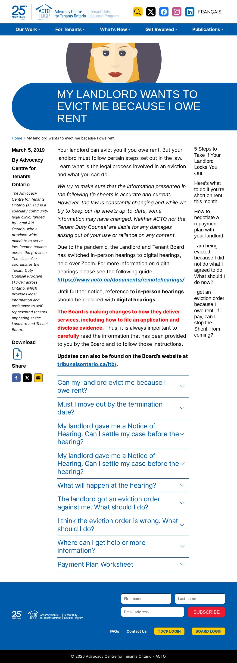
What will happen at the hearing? (106, 485)
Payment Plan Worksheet (95, 564)
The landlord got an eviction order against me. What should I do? (108, 503)
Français (209, 12)
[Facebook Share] (16, 377)
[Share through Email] (38, 377)
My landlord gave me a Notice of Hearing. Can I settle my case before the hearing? (118, 434)
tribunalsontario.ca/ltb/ (86, 364)
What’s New (113, 29)
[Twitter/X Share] (27, 377)
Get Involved (159, 29)
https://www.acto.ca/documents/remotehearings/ (120, 280)
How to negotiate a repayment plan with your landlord (208, 223)
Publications (206, 29)
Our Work (26, 29)
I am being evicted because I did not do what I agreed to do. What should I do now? (209, 264)
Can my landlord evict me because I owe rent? (111, 386)
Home (17, 138)
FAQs (114, 631)
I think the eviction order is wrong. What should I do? (117, 525)
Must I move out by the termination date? (109, 408)
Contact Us (137, 631)
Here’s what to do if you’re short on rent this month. (209, 192)
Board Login (208, 631)
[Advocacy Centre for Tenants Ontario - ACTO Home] (65, 12)
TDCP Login (169, 631)
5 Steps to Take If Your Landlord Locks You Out (207, 161)
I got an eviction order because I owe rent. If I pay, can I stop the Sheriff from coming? (209, 313)
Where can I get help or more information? (101, 546)
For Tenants (68, 29)
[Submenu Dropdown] (39, 29)
